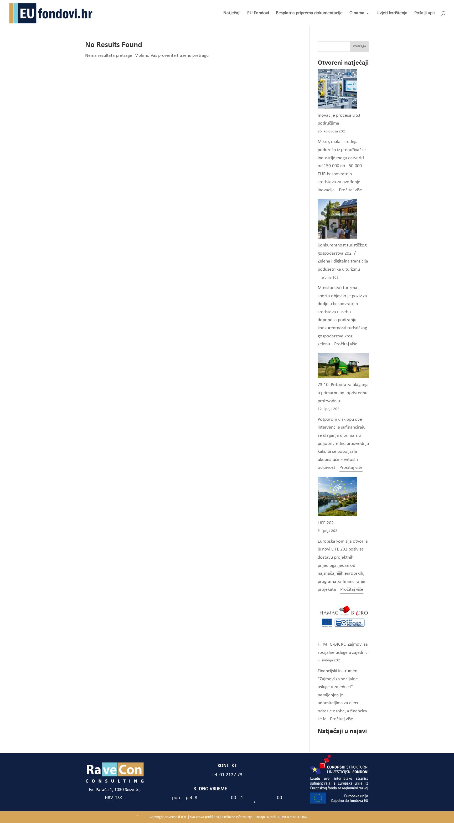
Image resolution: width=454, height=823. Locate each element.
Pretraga (359, 46)
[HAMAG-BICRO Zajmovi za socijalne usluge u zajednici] (343, 620)
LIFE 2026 (326, 523)
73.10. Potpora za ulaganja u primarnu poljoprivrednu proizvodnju (343, 392)
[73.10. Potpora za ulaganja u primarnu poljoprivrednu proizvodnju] (343, 367)
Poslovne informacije (237, 817)
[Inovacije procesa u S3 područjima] (337, 90)
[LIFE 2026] (337, 498)
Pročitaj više (350, 191)
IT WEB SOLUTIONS (292, 817)
